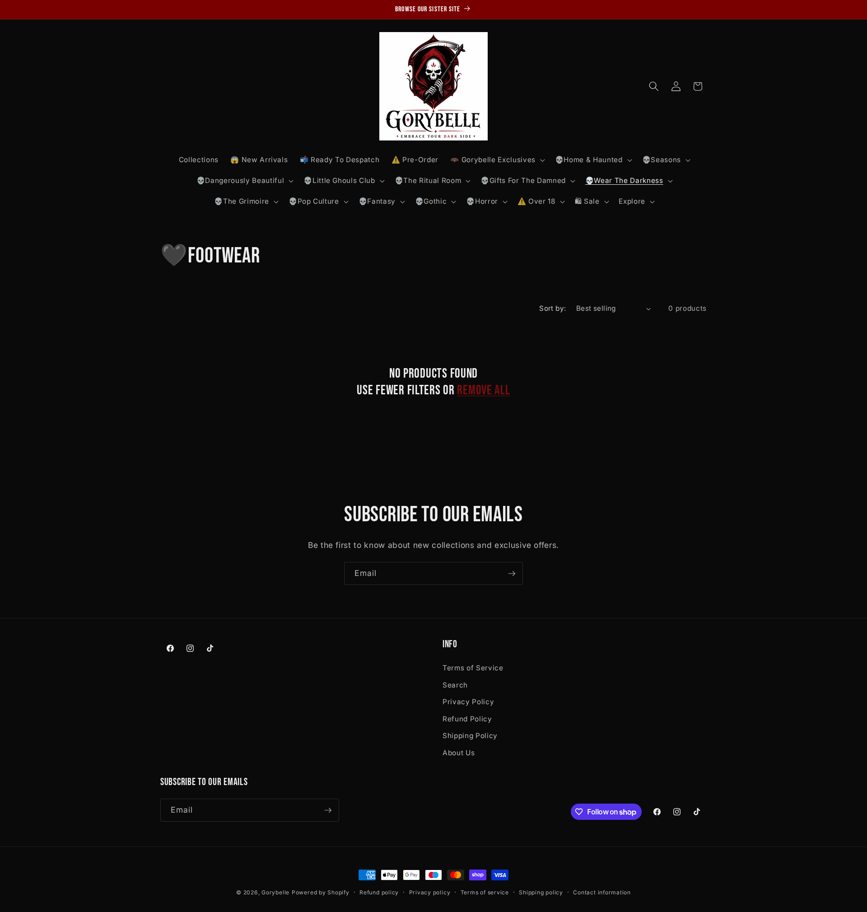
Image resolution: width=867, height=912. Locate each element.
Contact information (602, 892)
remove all (483, 390)
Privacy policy (430, 892)
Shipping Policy (470, 735)
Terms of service (485, 892)
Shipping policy (541, 892)
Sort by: (552, 308)
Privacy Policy (468, 701)
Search (455, 684)
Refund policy (379, 892)
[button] (496, 160)
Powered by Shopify (321, 892)
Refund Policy (467, 718)
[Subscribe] (511, 573)
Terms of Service (473, 667)
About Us (459, 752)
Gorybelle (275, 892)
